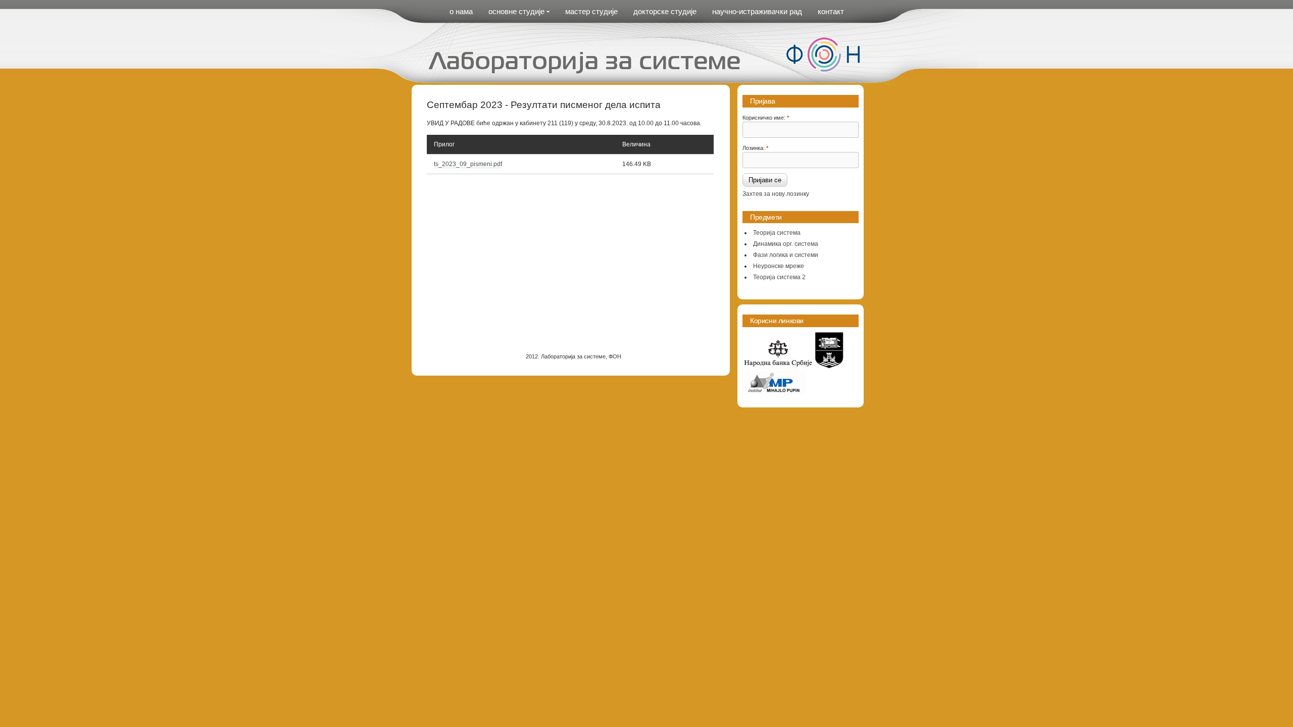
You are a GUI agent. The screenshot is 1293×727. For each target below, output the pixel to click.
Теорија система (777, 232)
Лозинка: (755, 147)
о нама (461, 11)
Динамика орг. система (785, 243)
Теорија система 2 (779, 277)
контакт (831, 11)
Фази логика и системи (785, 254)
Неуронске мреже (778, 266)
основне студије (516, 11)
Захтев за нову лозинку (775, 193)
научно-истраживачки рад (757, 11)
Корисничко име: (765, 117)
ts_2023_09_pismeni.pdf (468, 164)
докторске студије (665, 11)
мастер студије (591, 11)
